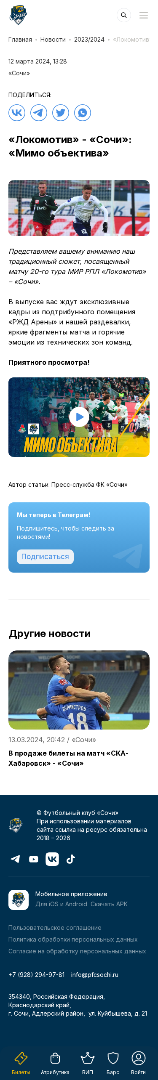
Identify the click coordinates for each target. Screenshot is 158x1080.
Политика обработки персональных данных (73, 939)
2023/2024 (89, 39)
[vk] (16, 112)
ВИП (87, 1072)
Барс (113, 1072)
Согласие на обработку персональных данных (77, 951)
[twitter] (60, 112)
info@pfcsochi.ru (94, 974)
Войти (138, 1072)
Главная (20, 39)
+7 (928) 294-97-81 (36, 974)
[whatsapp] (82, 112)
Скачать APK (109, 904)
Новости (53, 39)
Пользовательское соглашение (55, 927)
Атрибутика (55, 1072)
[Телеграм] (38, 112)
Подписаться (45, 556)
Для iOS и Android (61, 904)
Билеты (21, 1072)
